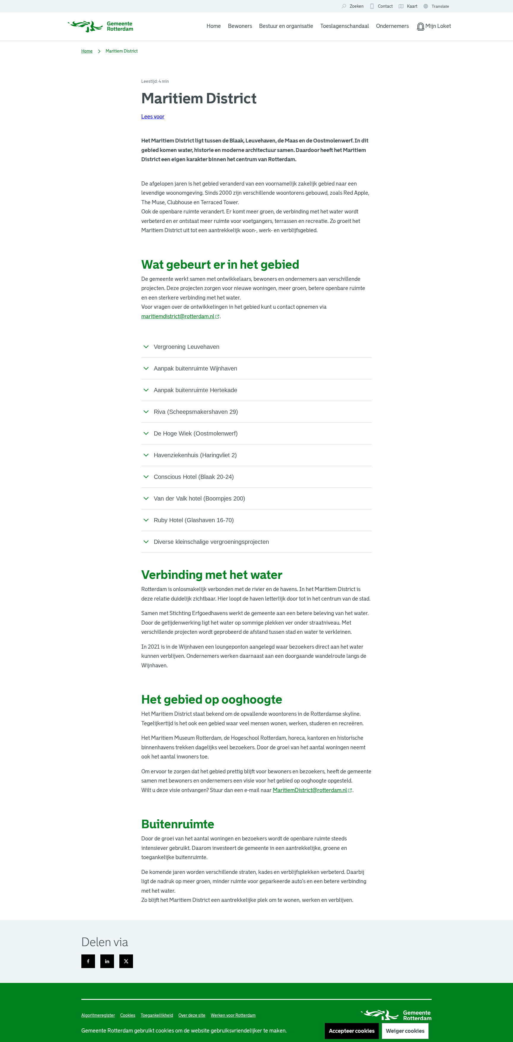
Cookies (127, 1015)
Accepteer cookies (352, 1031)
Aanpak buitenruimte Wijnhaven (195, 368)
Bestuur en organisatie (286, 26)
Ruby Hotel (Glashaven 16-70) (194, 520)
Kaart (407, 6)
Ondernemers (392, 26)
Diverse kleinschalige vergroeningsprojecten (211, 542)
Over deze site (191, 1015)
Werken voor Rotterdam (233, 1015)
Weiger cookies (405, 1031)
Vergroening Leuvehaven (186, 346)
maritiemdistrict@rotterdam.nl (180, 316)
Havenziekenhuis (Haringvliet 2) (195, 455)
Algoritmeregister (98, 1015)
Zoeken (357, 6)
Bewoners (240, 26)
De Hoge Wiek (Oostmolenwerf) (196, 433)
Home (214, 26)
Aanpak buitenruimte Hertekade (195, 390)
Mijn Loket (433, 27)
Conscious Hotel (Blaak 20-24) (194, 477)
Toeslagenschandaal (344, 26)
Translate (437, 6)
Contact (385, 6)
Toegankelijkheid (157, 1015)
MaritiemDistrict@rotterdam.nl (312, 790)
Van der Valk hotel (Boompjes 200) (199, 498)
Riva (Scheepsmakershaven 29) (196, 411)
